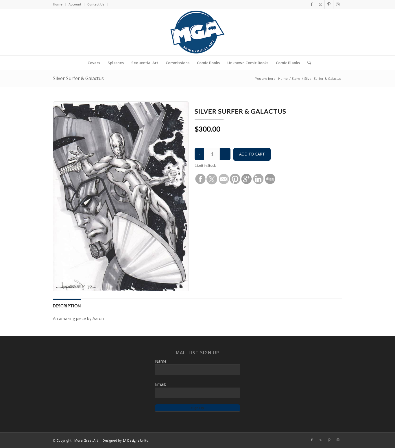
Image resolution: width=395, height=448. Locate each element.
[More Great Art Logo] (197, 32)
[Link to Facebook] (311, 4)
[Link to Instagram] (337, 4)
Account (75, 4)
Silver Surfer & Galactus (78, 78)
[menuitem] (59, 4)
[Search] (307, 62)
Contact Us (95, 4)
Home (57, 4)
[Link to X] (320, 4)
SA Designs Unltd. (136, 440)
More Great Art (86, 440)
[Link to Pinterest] (329, 4)
